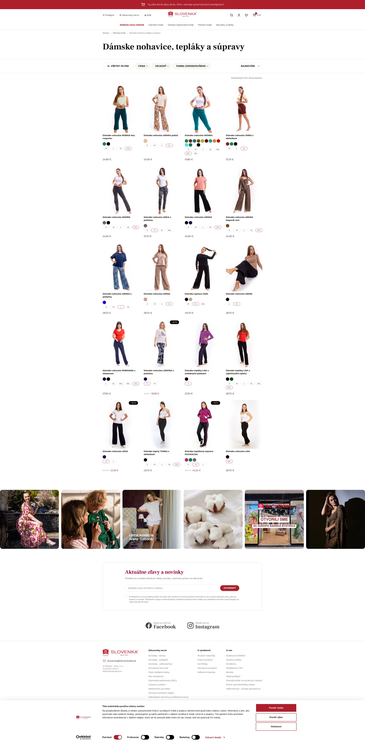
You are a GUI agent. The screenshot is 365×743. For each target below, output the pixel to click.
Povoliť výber (276, 717)
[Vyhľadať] (231, 15)
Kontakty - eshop (156, 655)
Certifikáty (202, 664)
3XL (188, 153)
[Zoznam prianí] (246, 15)
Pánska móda (205, 25)
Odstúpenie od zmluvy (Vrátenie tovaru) (168, 697)
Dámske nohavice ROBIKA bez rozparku (119, 137)
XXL (128, 148)
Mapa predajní (233, 676)
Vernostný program (207, 668)
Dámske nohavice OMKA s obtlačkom (239, 137)
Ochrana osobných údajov (161, 693)
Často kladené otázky (159, 672)
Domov (106, 33)
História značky (233, 659)
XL (121, 148)
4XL (195, 153)
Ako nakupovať (155, 676)
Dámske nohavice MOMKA (199, 135)
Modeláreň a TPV (234, 668)
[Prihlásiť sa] (239, 15)
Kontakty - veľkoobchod (160, 664)
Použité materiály (206, 655)
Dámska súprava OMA (196, 294)
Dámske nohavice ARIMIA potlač (161, 135)
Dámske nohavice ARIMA (157, 294)
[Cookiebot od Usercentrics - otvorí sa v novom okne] (83, 737)
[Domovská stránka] (182, 14)
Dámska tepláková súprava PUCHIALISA (199, 453)
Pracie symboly (205, 659)
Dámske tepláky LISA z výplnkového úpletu (238, 372)
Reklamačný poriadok (159, 688)
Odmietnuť (276, 726)
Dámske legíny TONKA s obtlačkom (156, 453)
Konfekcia (231, 664)
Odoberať (230, 588)
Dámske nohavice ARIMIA (198, 217)
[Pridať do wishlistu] (135, 478)
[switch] (145, 737)
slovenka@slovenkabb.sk (121, 660)
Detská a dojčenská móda (180, 25)
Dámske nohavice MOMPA (116, 217)
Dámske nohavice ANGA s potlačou (157, 218)
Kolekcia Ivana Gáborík (132, 25)
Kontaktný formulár (158, 668)
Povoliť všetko (276, 708)
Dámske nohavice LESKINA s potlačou (159, 372)
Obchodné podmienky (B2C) (162, 680)
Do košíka (119, 478)
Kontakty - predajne (158, 659)
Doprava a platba (156, 684)
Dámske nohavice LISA (238, 451)
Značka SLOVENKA (235, 655)
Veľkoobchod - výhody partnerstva (243, 688)
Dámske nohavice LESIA (115, 451)
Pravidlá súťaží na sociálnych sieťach (244, 680)
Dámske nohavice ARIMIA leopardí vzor (239, 218)
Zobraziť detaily (213, 737)
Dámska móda (156, 25)
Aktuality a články (225, 25)
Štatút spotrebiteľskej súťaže (240, 684)
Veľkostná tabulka (206, 672)
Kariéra (229, 672)
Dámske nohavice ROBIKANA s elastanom (119, 372)
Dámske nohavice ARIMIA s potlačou (117, 295)
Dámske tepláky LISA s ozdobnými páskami (197, 372)
